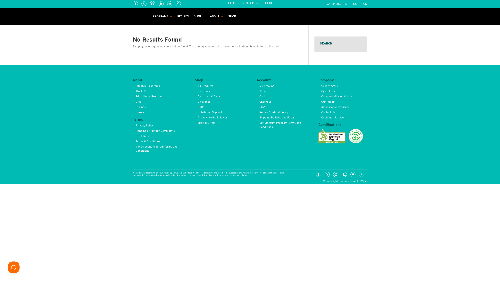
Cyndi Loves (329, 91)
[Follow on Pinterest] (178, 3)
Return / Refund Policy (273, 112)
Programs (160, 16)
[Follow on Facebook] (135, 3)
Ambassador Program (335, 106)
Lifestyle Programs (148, 85)
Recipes (183, 16)
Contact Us (328, 112)
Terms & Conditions (148, 141)
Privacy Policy (145, 125)
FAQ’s (262, 106)
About (214, 16)
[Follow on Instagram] (152, 3)
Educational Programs (150, 96)
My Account (340, 4)
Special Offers (207, 122)
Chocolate (204, 91)
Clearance (204, 101)
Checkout (265, 101)
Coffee (202, 106)
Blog (197, 16)
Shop (232, 16)
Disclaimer (142, 136)
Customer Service (332, 117)
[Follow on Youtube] (169, 3)
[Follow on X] (143, 3)
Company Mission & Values (338, 96)
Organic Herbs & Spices (213, 117)
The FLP (141, 91)
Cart (262, 96)
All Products (205, 85)
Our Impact (328, 101)
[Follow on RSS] (161, 3)
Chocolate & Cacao (209, 96)
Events (140, 112)
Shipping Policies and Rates (277, 117)
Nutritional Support (210, 112)
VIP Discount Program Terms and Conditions (157, 148)
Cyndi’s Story (329, 85)
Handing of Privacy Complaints (155, 130)
